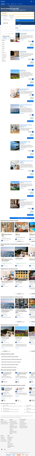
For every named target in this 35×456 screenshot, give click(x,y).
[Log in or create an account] (31, 1)
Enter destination (5, 12)
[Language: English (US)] (2, 449)
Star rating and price (26, 30)
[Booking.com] (3, 1)
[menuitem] (3, 4)
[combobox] (17, 13)
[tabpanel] (8, 29)
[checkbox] (12, 25)
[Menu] (34, 1)
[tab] (5, 18)
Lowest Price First (18, 30)
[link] (5, 42)
